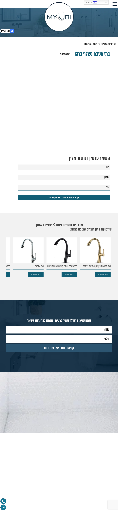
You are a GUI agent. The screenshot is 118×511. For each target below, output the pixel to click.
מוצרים (104, 44)
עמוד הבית (101, 508)
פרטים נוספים (102, 276)
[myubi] (59, 16)
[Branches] (6, 3)
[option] (94, 259)
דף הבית (112, 44)
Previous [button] (108, 85)
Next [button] (10, 85)
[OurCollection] (13, 3)
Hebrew (88, 2)
